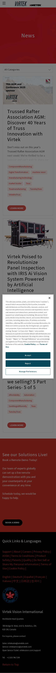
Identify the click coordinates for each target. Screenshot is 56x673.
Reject (28, 363)
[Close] (49, 298)
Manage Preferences (28, 371)
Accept (28, 355)
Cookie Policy (30, 344)
